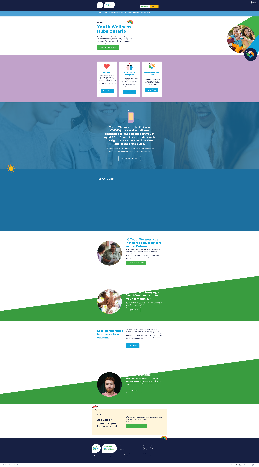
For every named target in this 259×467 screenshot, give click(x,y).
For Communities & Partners (132, 12)
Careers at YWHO (124, 456)
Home (121, 446)
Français (254, 2)
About (122, 448)
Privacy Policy (248, 465)
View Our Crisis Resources (136, 426)
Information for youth (136, 263)
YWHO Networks (124, 450)
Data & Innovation (148, 450)
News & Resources (148, 452)
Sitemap (255, 465)
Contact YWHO (147, 456)
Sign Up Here (133, 310)
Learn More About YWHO (129, 158)
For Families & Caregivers (117, 12)
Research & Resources (103, 15)
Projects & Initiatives (145, 12)
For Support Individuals (126, 454)
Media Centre (146, 454)
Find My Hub (144, 6)
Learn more (133, 346)
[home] (106, 7)
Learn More (107, 91)
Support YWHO (134, 390)
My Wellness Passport (149, 448)
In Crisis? (154, 6)
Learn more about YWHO (108, 47)
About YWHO (101, 12)
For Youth (107, 12)
